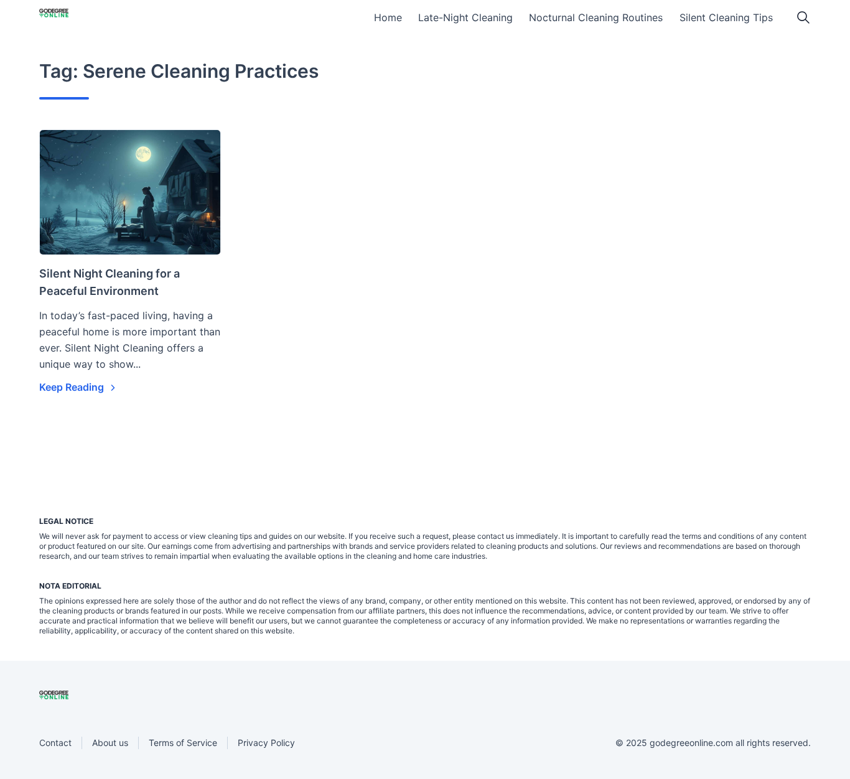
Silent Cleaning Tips (726, 17)
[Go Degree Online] (75, 19)
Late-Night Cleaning (465, 17)
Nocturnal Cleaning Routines (596, 17)
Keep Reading (72, 387)
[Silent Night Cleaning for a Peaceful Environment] (130, 192)
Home (388, 17)
